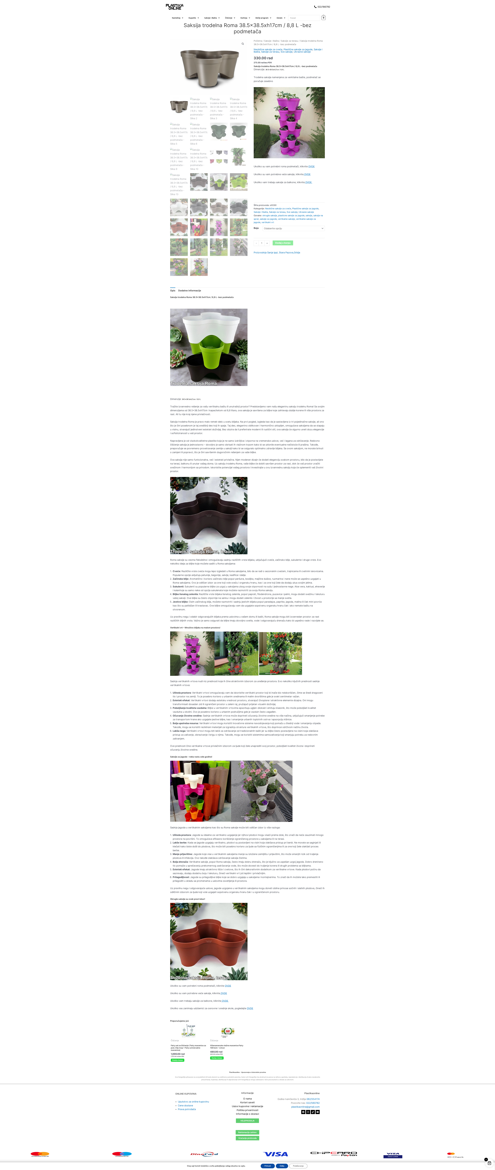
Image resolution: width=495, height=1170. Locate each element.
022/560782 (313, 1103)
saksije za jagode (268, 219)
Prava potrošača (187, 1109)
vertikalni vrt (268, 222)
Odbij (282, 1166)
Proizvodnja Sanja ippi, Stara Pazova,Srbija (277, 252)
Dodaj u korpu (283, 243)
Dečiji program (261, 18)
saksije (309, 215)
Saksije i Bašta (210, 18)
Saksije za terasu (289, 41)
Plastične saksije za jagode (298, 49)
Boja (256, 228)
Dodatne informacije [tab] (189, 290)
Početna (258, 41)
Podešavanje (298, 1166)
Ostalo (279, 18)
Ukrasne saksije (302, 51)
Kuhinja (244, 18)
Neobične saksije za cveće (268, 49)
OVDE (311, 166)
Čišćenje (228, 18)
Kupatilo (192, 18)
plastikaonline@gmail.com (305, 1106)
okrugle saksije (269, 215)
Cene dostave (185, 1105)
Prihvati (268, 1166)
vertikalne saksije (286, 219)
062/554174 (313, 1099)
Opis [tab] (172, 290)
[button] (243, 43)
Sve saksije (286, 51)
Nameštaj (176, 18)
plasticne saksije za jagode (291, 215)
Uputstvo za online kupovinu (193, 1101)
